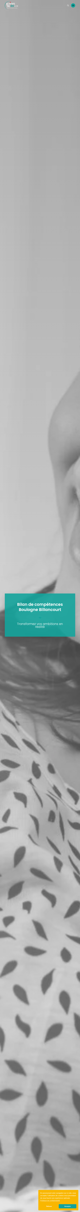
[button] (73, 5)
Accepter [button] (67, 1206)
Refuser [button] (49, 1206)
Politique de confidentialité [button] (50, 1200)
